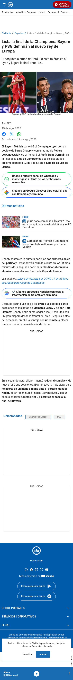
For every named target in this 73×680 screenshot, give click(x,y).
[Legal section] (68, 625)
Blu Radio (6, 33)
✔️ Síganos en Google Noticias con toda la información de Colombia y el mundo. (38, 293)
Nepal (41, 12)
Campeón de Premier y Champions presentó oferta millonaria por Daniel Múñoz (45, 244)
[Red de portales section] (68, 608)
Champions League (38, 417)
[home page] (36, 550)
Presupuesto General (58, 12)
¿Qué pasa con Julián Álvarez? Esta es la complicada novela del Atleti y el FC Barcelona (46, 224)
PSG (59, 417)
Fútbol (25, 217)
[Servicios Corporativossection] (68, 616)
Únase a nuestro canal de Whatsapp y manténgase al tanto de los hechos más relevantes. (36, 179)
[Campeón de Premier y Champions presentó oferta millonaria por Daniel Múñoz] (11, 242)
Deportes (19, 33)
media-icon (36, 673)
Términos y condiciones (19, 637)
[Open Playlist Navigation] (69, 673)
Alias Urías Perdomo (25, 12)
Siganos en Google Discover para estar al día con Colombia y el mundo (39, 192)
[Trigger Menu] (5, 4)
